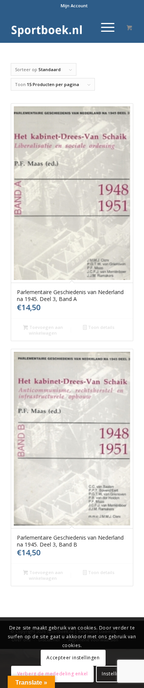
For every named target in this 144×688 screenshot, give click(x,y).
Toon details (100, 327)
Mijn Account (74, 5)
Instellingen (115, 673)
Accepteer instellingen (72, 657)
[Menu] (103, 27)
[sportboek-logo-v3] (60, 27)
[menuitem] (74, 6)
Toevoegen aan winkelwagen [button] (45, 330)
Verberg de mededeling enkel (52, 673)
